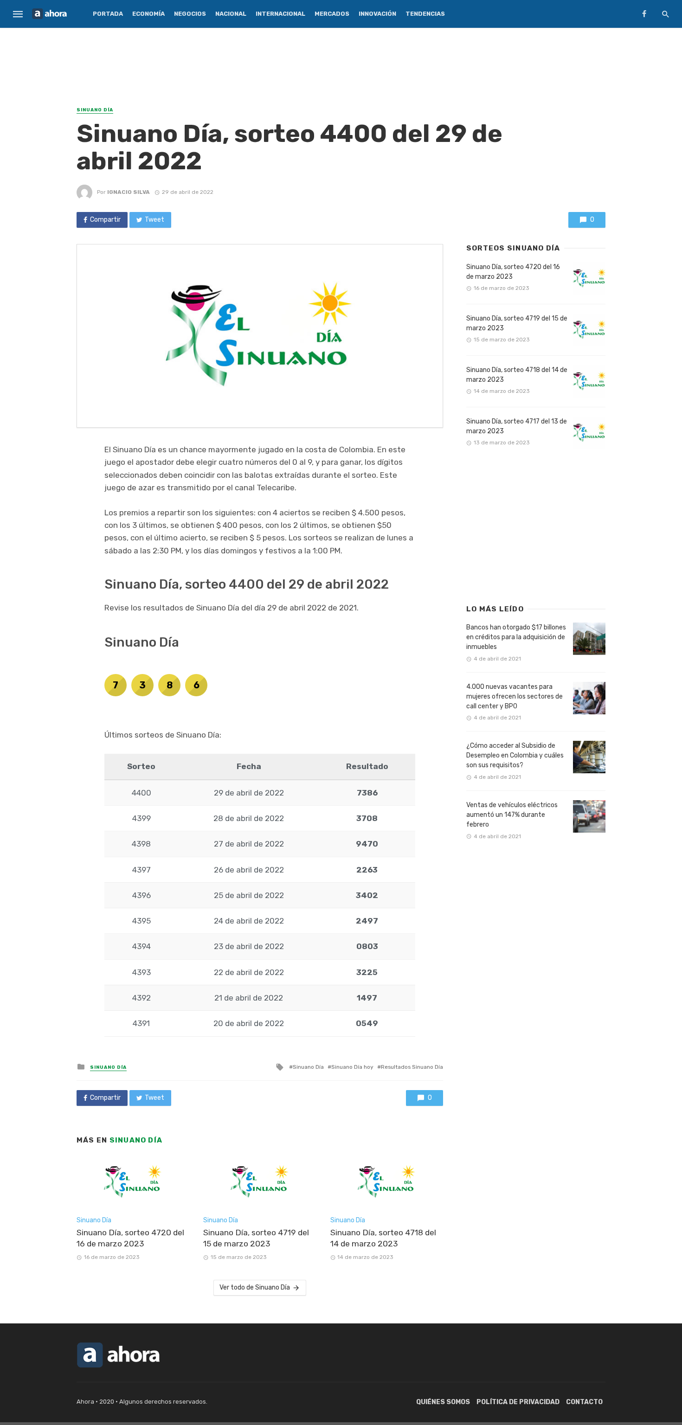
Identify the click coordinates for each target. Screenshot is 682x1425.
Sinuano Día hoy (352, 1067)
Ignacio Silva (128, 192)
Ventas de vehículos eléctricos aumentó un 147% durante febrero (512, 814)
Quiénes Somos (443, 1402)
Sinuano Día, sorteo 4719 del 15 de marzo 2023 (256, 1238)
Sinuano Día (95, 110)
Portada (108, 13)
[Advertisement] (341, 62)
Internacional (280, 13)
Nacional (230, 13)
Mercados (332, 13)
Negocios (190, 13)
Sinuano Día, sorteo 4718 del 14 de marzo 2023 (383, 1238)
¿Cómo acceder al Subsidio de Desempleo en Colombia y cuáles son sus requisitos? (515, 755)
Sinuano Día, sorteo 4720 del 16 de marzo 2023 (130, 1238)
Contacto (584, 1402)
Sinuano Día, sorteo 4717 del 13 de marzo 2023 (516, 426)
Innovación (377, 13)
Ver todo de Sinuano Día (254, 1287)
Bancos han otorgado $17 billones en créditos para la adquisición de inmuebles (516, 637)
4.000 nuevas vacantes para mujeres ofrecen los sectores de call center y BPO (514, 696)
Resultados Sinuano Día (412, 1067)
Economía (148, 13)
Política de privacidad (518, 1402)
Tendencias (425, 13)
